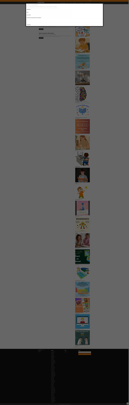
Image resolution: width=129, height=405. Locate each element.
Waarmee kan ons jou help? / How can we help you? (34, 17)
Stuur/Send (28, 24)
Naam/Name (29, 9)
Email (28, 12)
